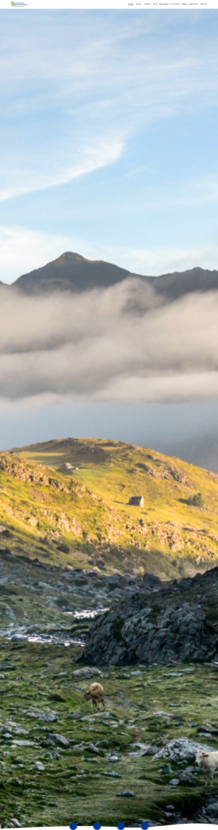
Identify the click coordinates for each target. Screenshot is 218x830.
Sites (155, 4)
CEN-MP (138, 4)
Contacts (203, 4)
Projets (148, 4)
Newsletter (193, 4)
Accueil (131, 4)
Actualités (175, 4)
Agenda (184, 4)
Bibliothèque (164, 4)
